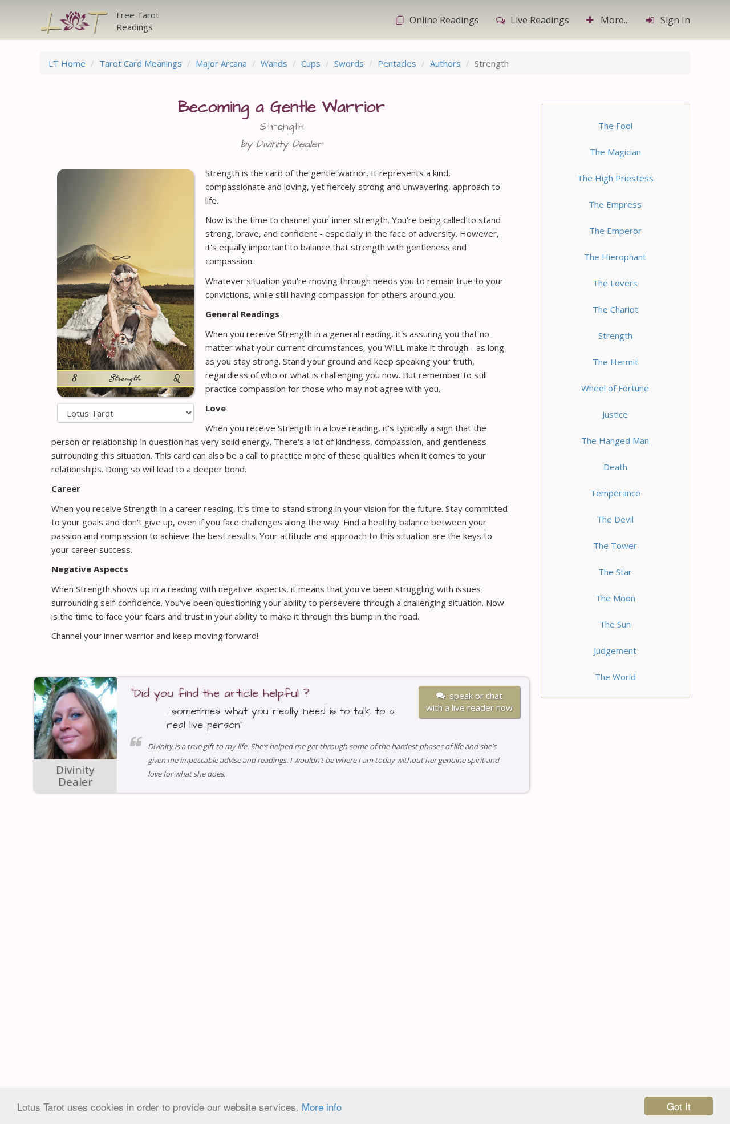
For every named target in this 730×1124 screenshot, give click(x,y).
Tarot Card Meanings (140, 63)
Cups (311, 63)
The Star (615, 571)
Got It (679, 1106)
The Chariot (615, 309)
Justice (615, 414)
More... (615, 20)
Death (615, 466)
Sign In (675, 20)
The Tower (615, 545)
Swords (349, 63)
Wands (274, 63)
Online (444, 20)
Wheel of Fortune (615, 388)
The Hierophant (615, 256)
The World (615, 676)
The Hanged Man (615, 440)
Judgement (615, 650)
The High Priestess (615, 178)
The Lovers (615, 283)
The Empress (615, 204)
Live (539, 20)
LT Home (67, 63)
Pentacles (397, 63)
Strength (615, 335)
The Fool (615, 125)
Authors (445, 63)
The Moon (615, 598)
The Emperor (615, 230)
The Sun (615, 624)
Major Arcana (221, 63)
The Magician (615, 151)
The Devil (615, 519)
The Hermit (615, 361)
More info (322, 1106)
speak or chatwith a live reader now (469, 701)
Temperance (615, 493)
